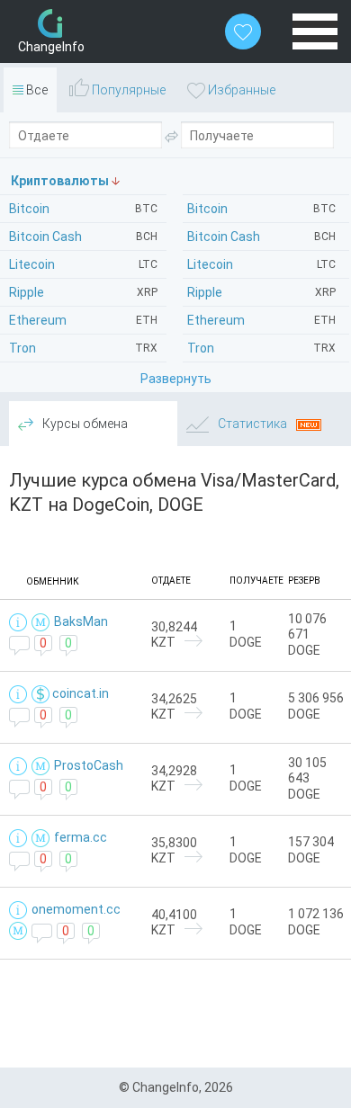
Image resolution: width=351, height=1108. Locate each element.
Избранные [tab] (240, 90)
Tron (261, 348)
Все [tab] (35, 90)
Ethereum (261, 320)
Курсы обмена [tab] (84, 423)
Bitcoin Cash (261, 236)
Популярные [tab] (127, 90)
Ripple (261, 292)
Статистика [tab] (252, 423)
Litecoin (261, 264)
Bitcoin (261, 208)
